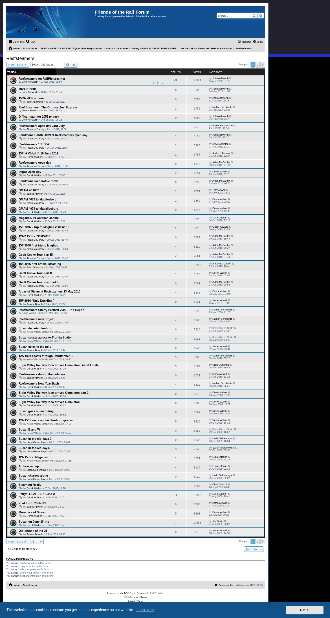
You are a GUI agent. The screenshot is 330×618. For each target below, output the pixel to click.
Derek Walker (34, 157)
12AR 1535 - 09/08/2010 (34, 236)
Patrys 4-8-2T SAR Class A (37, 494)
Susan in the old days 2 (35, 438)
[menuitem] (30, 41)
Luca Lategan (219, 217)
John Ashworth (30, 81)
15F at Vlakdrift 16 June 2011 (38, 153)
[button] (262, 64)
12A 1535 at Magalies (33, 457)
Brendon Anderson (222, 125)
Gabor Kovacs (30, 110)
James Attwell (34, 193)
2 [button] (257, 65)
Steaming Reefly (30, 484)
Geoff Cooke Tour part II (35, 273)
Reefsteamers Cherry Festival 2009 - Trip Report (51, 310)
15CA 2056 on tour (31, 98)
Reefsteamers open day (35, 162)
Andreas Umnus (221, 153)
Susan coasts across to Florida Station (46, 337)
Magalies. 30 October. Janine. (39, 218)
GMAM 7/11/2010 (30, 190)
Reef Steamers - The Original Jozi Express (48, 107)
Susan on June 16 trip (34, 521)
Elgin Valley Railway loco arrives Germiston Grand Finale (59, 365)
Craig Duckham (220, 364)
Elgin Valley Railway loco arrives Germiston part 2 (53, 392)
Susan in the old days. (34, 448)
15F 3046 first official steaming (40, 264)
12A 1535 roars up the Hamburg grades (46, 420)
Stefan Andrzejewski (223, 447)
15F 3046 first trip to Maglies (38, 245)
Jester (144, 597)
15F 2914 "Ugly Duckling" (36, 300)
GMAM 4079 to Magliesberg (38, 199)
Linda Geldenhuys (36, 442)
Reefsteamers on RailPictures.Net (42, 78)
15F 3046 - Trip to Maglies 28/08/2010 (44, 227)
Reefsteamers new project (36, 319)
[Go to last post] (230, 78)
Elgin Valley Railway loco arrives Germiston (49, 402)
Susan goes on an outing (36, 411)
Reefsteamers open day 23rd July (42, 126)
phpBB (123, 593)
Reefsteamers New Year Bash (39, 383)
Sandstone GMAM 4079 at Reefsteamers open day (53, 135)
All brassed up (29, 466)
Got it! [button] (305, 610)
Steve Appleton (220, 144)
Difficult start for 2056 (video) (39, 116)
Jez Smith (217, 521)
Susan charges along (33, 475)
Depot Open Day (30, 172)
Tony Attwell (218, 190)
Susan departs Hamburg (35, 328)
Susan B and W (29, 429)
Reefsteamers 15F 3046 (34, 144)
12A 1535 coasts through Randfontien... (46, 356)
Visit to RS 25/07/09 (32, 503)
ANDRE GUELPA (221, 263)
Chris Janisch (219, 484)
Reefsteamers (20, 58)
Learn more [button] (145, 610)
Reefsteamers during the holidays (42, 374)
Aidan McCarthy (35, 129)
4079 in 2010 (27, 89)
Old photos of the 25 (33, 530)
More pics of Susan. (32, 512)
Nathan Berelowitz (222, 107)
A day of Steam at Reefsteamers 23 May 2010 (49, 291)
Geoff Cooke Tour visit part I (38, 282)
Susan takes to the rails (35, 346)
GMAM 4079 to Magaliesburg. (39, 208)
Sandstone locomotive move (38, 181)
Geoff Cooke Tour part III (36, 254)
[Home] (50, 22)
